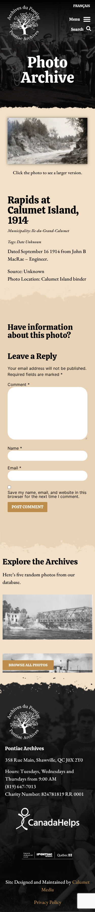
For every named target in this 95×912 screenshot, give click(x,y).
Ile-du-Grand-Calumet (50, 230)
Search (77, 29)
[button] (86, 19)
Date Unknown (29, 241)
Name (15, 448)
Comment (19, 384)
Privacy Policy (47, 902)
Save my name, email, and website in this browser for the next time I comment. (47, 494)
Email (14, 468)
